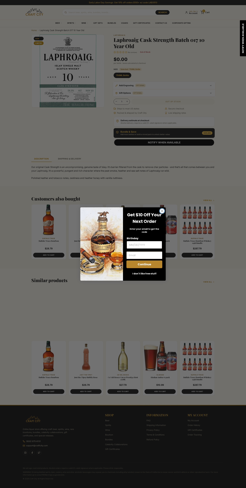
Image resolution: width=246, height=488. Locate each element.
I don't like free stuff (144, 273)
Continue (144, 264)
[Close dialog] (162, 210)
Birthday (132, 238)
